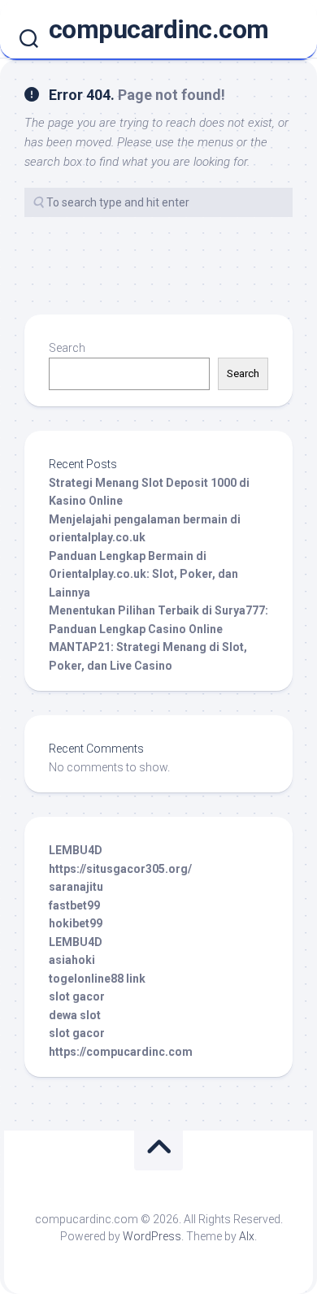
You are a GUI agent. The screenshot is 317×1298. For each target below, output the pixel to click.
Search (67, 347)
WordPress (152, 1236)
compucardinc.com (159, 29)
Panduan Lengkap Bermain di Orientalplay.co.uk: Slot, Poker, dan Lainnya (143, 574)
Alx (246, 1236)
